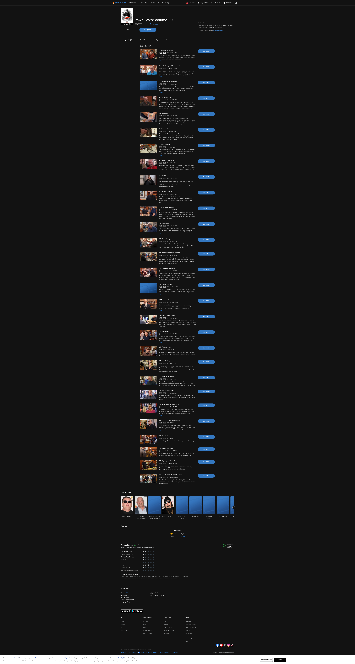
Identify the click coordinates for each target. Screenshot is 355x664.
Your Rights (121, 658)
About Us (188, 621)
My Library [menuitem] (165, 3)
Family (166, 624)
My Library (145, 621)
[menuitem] (215, 3)
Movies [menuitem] (152, 3)
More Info (169, 40)
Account (145, 624)
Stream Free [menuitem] (133, 3)
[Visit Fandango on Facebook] (217, 645)
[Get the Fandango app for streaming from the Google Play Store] (137, 611)
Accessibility (189, 639)
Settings (145, 627)
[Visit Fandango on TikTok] (232, 645)
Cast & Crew (143, 40)
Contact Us (189, 633)
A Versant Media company (228, 652)
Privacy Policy (132, 653)
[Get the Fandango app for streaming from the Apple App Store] (126, 611)
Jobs (187, 641)
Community (173, 536)
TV (122, 627)
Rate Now (182, 536)
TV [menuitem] (158, 3)
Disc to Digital (168, 627)
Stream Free (124, 630)
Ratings (156, 40)
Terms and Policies (165, 653)
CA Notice (156, 653)
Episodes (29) (128, 40)
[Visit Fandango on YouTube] (221, 645)
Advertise (188, 636)
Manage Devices (147, 630)
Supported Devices (191, 624)
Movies (123, 624)
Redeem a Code (147, 633)
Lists (165, 621)
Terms (37, 658)
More (161, 61)
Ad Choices (124, 653)
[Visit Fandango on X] (224, 645)
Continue (280, 659)
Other (127, 593)
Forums (188, 630)
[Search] (241, 3)
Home (122, 621)
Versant (17, 658)
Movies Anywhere (169, 630)
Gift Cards (166, 633)
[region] (177, 659)
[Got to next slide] (234, 507)
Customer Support (191, 627)
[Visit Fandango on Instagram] (228, 645)
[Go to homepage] (119, 3)
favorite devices (218, 30)
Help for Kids (175, 653)
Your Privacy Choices (146, 653)
